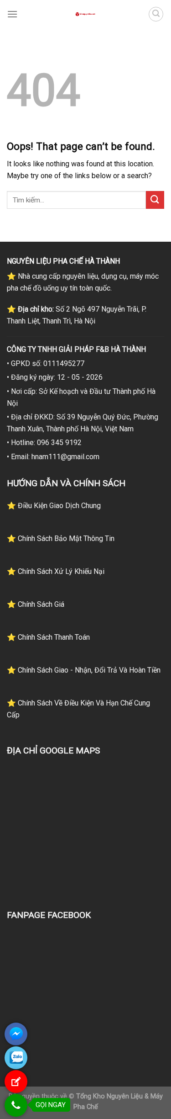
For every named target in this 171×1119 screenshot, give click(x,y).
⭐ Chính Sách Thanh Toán (48, 637)
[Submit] (155, 200)
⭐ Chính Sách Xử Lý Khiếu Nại (55, 571)
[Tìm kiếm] (156, 14)
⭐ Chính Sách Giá (35, 604)
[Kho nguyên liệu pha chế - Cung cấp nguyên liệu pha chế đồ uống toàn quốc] (85, 14)
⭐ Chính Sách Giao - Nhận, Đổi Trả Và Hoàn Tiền (84, 670)
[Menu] (12, 14)
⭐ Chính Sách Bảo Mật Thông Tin (60, 538)
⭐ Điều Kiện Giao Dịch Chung (54, 505)
